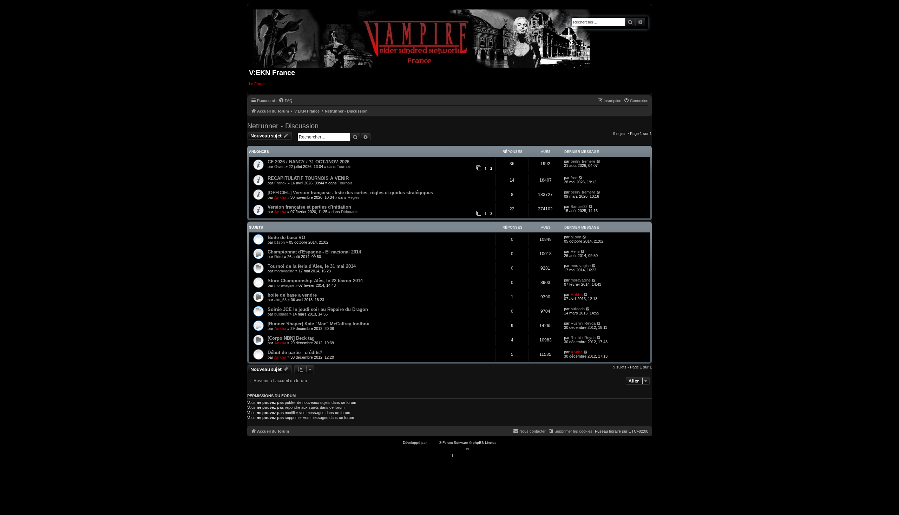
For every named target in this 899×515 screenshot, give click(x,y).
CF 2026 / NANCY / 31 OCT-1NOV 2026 (308, 161)
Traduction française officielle (441, 449)
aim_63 (280, 300)
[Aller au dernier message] (598, 161)
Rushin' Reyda (583, 323)
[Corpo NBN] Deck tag (291, 338)
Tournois (344, 166)
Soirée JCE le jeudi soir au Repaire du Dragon (318, 309)
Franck (280, 183)
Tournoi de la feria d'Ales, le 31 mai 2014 (312, 266)
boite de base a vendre (292, 295)
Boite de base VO (286, 237)
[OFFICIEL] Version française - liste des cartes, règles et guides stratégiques (350, 192)
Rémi (278, 257)
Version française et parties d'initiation (309, 207)
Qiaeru (475, 449)
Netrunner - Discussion (283, 126)
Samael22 (579, 206)
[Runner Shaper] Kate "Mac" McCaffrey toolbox (318, 323)
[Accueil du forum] (421, 37)
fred (574, 178)
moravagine (284, 271)
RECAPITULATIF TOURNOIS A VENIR (308, 178)
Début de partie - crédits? (295, 352)
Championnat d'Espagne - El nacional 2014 (314, 252)
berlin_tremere (583, 161)
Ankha (280, 197)
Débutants (350, 212)
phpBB (433, 443)
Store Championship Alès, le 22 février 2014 (315, 280)
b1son (279, 242)
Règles (354, 197)
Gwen (279, 166)
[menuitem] (285, 100)
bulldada (281, 314)
